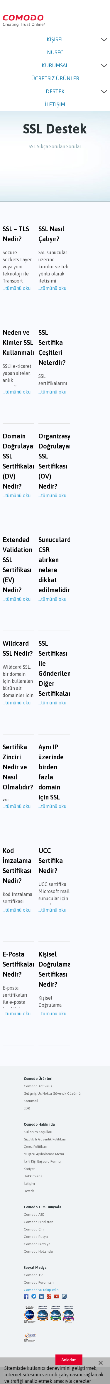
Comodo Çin (34, 1229)
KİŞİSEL (55, 39)
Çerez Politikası (35, 1147)
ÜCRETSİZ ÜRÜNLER (55, 78)
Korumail (31, 1101)
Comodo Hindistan (38, 1222)
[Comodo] (24, 25)
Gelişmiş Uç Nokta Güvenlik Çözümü (52, 1093)
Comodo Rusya (36, 1237)
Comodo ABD (34, 1214)
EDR (27, 1108)
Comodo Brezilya (37, 1244)
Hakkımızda (33, 1176)
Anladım (69, 1359)
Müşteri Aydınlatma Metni (44, 1154)
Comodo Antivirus (38, 1086)
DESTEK (55, 91)
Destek (29, 1191)
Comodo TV (33, 1275)
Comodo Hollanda (38, 1251)
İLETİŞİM (55, 104)
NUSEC (55, 52)
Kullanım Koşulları (38, 1132)
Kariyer (29, 1169)
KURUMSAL (55, 65)
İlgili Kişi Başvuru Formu (42, 1161)
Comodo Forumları (39, 1282)
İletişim (29, 1183)
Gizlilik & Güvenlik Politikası (45, 1139)
